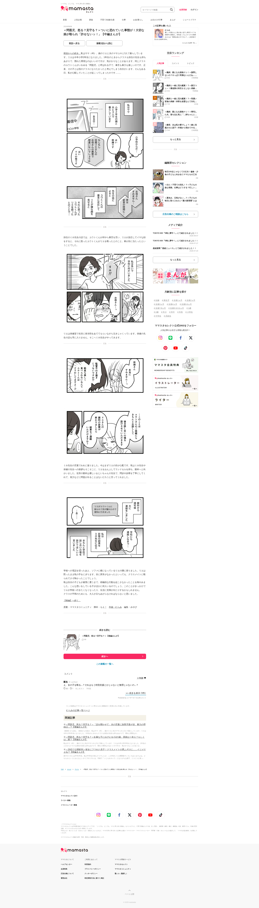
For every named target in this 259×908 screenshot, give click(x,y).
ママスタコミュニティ (123, 869)
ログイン (194, 10)
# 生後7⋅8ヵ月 (160, 308)
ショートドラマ (189, 20)
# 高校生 (167, 316)
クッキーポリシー (91, 873)
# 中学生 (157, 316)
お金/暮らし (138, 20)
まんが (172, 20)
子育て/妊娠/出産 (107, 20)
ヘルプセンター (66, 864)
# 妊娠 (156, 300)
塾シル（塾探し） (121, 873)
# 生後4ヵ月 (172, 304)
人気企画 (78, 20)
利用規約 (88, 864)
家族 (91, 20)
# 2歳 (156, 312)
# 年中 (172, 312)
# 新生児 (165, 300)
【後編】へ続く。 (72, 600)
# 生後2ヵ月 (190, 300)
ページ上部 (129, 894)
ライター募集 (66, 800)
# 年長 (180, 312)
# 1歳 (189, 308)
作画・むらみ (115, 607)
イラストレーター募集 (69, 805)
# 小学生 (189, 312)
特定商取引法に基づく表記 (94, 878)
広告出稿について (67, 873)
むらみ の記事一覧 (190, 43)
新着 (65, 20)
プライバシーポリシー (93, 869)
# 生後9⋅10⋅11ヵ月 (176, 308)
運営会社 (64, 878)
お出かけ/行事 (156, 20)
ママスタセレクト (121, 864)
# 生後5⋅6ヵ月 (186, 304)
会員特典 (64, 869)
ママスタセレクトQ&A (69, 796)
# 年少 (164, 312)
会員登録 (183, 10)
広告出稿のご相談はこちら (175, 214)
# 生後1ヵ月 (177, 300)
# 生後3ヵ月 (159, 304)
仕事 (124, 20)
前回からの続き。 (72, 53)
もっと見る (175, 139)
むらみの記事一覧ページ (78, 710)
